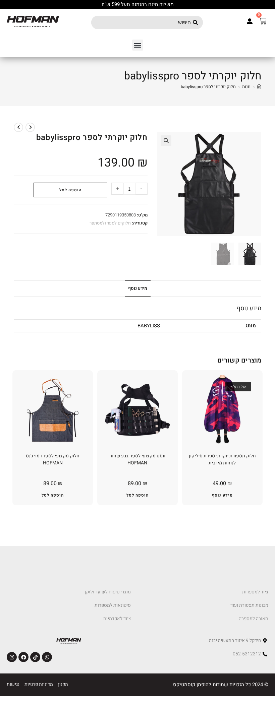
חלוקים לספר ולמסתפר (110, 223)
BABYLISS (149, 325)
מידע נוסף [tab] (137, 288)
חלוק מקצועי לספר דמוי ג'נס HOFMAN (52, 459)
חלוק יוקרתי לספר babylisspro (208, 86)
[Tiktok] (35, 657)
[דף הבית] (259, 86)
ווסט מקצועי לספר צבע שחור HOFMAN (137, 459)
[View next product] (18, 127)
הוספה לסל (70, 190)
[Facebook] (23, 657)
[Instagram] (12, 657)
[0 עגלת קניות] (263, 21)
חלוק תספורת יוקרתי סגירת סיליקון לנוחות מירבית (222, 459)
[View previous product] (30, 127)
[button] (137, 45)
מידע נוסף (222, 495)
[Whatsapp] (47, 657)
